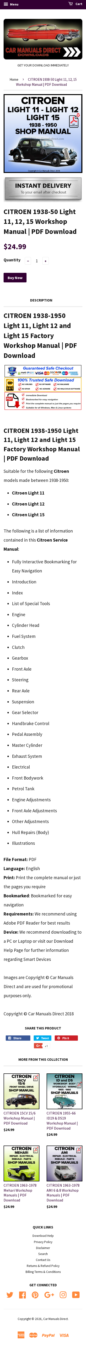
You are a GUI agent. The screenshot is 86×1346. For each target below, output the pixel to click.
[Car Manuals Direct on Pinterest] (35, 1294)
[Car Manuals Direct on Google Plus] (49, 1294)
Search (43, 1254)
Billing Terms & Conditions (43, 1272)
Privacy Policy (43, 1242)
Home (14, 79)
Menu (13, 4)
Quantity (12, 260)
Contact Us (43, 1260)
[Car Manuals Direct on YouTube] (76, 1294)
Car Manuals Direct (55, 1319)
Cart (78, 4)
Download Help (43, 1236)
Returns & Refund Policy (43, 1266)
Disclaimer (43, 1248)
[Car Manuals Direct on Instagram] (63, 1294)
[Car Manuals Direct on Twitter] (9, 1294)
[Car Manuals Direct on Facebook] (22, 1294)
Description (41, 300)
